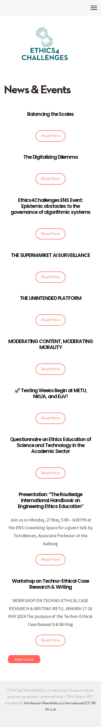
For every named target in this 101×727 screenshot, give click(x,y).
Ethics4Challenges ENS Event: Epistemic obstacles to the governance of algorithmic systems (50, 206)
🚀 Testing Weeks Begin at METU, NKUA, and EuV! (50, 393)
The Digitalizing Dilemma (50, 157)
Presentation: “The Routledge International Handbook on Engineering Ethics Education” (50, 500)
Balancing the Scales (50, 114)
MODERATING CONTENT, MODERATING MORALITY (50, 344)
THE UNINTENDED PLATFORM (50, 298)
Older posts (24, 659)
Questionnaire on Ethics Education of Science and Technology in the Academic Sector (50, 445)
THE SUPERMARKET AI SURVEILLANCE (50, 255)
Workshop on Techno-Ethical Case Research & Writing (50, 584)
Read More (50, 136)
